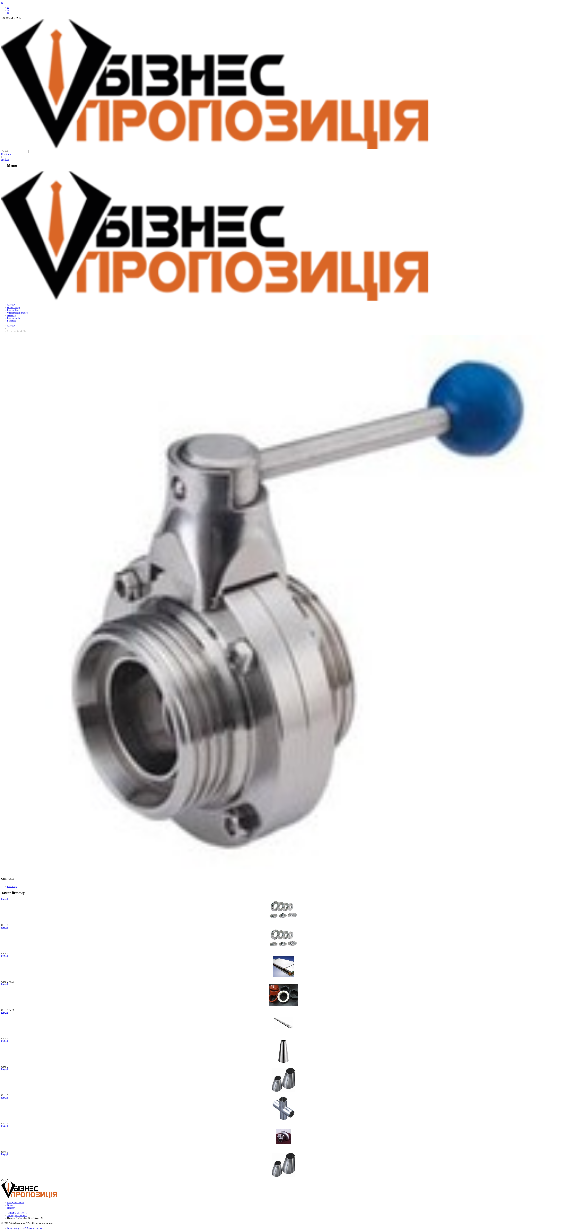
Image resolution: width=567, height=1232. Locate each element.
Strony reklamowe (15, 1202)
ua (8, 7)
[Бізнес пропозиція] (283, 148)
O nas (10, 1205)
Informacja (12, 886)
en (8, 10)
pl (8, 13)
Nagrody (11, 1208)
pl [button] (2, 2)
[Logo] (38, 1197)
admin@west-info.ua (17, 1215)
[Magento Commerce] (283, 299)
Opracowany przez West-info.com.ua (24, 1228)
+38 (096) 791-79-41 (17, 1213)
